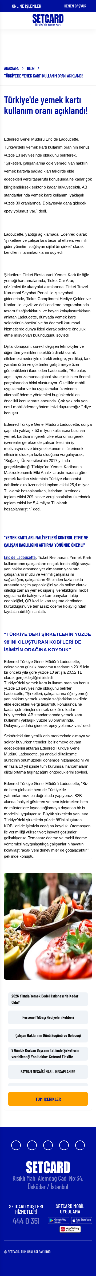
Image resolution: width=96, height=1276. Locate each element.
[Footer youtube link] (48, 1145)
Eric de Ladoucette (20, 557)
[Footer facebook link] (16, 1145)
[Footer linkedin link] (80, 1145)
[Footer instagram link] (32, 1145)
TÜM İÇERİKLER (48, 1099)
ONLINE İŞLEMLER (26, 6)
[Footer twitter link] (64, 1145)
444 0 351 (26, 1220)
